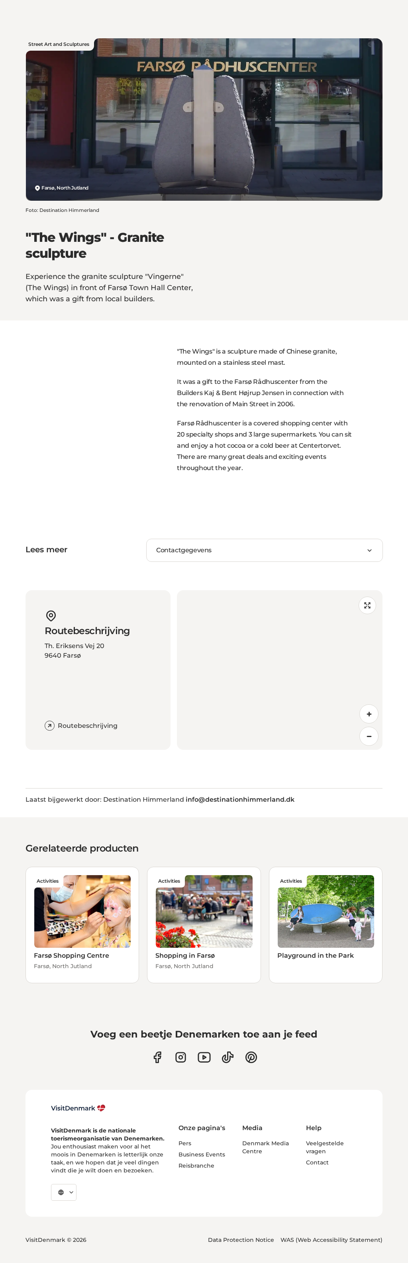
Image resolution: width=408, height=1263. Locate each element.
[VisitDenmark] (78, 1108)
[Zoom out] (369, 736)
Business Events (201, 1154)
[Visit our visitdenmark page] (204, 1057)
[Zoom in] (369, 713)
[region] (279, 670)
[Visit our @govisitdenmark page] (228, 1057)
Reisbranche (196, 1165)
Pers (184, 1143)
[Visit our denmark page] (157, 1057)
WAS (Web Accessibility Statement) (331, 1239)
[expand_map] (367, 605)
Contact (317, 1162)
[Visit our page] (181, 1057)
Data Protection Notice (241, 1239)
